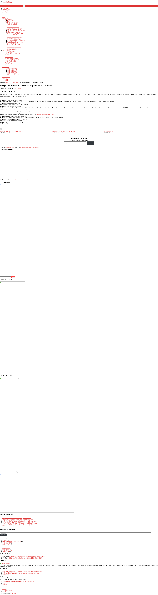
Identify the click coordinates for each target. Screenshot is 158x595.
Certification (4, 540)
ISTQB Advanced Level (7, 542)
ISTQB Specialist (5, 549)
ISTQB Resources (6, 548)
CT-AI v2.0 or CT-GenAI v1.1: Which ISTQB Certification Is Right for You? (17, 519)
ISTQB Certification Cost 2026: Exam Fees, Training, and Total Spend (16, 520)
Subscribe (90, 143)
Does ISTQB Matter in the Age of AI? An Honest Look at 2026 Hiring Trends (17, 522)
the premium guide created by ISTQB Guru (45, 114)
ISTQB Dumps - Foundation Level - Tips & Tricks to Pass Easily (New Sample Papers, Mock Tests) (22, 571)
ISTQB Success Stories (9, 147)
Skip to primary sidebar (7, 2)
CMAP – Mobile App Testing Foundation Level (11, 541)
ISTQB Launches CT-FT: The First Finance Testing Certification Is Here (16, 518)
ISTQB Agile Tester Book (108, 131)
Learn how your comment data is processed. (23, 179)
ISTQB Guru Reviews (24, 147)
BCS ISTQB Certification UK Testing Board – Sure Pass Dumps (63, 131)
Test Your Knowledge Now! (17, 5)
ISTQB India (5, 547)
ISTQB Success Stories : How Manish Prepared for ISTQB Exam (11, 131)
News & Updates (5, 551)
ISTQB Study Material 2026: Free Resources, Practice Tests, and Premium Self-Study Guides (20, 573)
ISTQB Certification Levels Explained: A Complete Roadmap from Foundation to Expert (19, 525)
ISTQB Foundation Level (7, 545)
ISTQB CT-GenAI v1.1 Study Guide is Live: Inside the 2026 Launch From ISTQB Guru (19, 523)
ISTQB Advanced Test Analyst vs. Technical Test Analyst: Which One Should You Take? (19, 521)
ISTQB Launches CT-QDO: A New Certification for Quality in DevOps (16, 516)
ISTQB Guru (2, 14)
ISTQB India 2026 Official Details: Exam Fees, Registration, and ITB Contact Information (26, 556)
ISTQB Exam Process (6, 544)
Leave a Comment (17, 88)
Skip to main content (6, 1)
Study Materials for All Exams (28, 581)
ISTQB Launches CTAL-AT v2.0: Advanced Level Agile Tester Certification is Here (19, 526)
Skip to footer (5, 3)
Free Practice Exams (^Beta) (16, 581)
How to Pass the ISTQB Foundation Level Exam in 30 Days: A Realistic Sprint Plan (18, 524)
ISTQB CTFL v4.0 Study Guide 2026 (9, 572)
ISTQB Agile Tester (6, 543)
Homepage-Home (5, 574)
